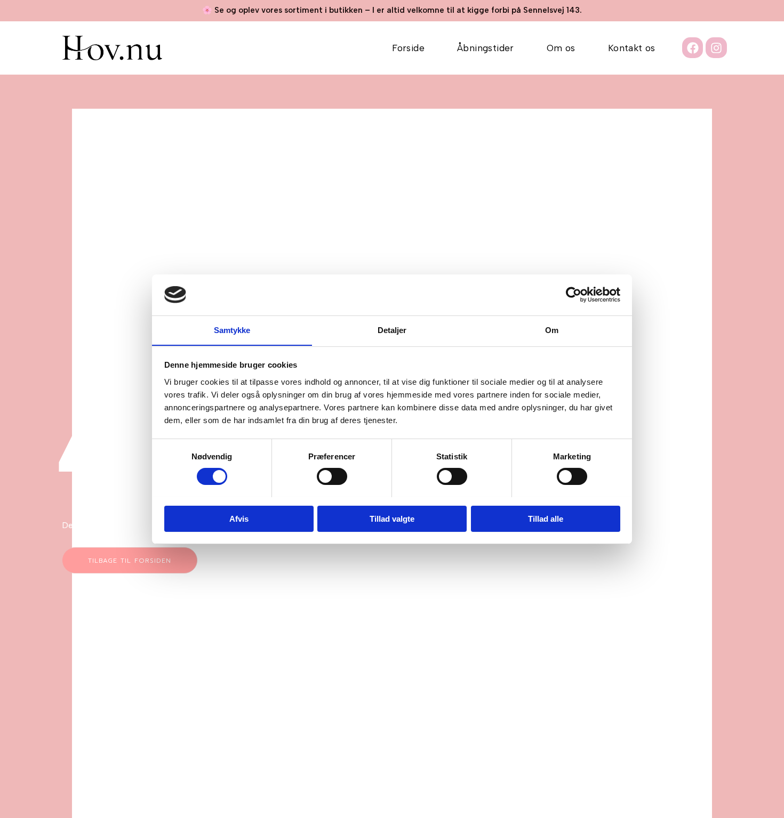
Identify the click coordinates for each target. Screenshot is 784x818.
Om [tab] (551, 329)
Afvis (239, 518)
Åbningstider (485, 48)
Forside (408, 48)
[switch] (332, 476)
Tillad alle (545, 518)
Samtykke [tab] (232, 329)
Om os (561, 48)
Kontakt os (631, 48)
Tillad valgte (392, 518)
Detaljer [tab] (392, 329)
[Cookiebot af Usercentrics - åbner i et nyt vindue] (573, 295)
